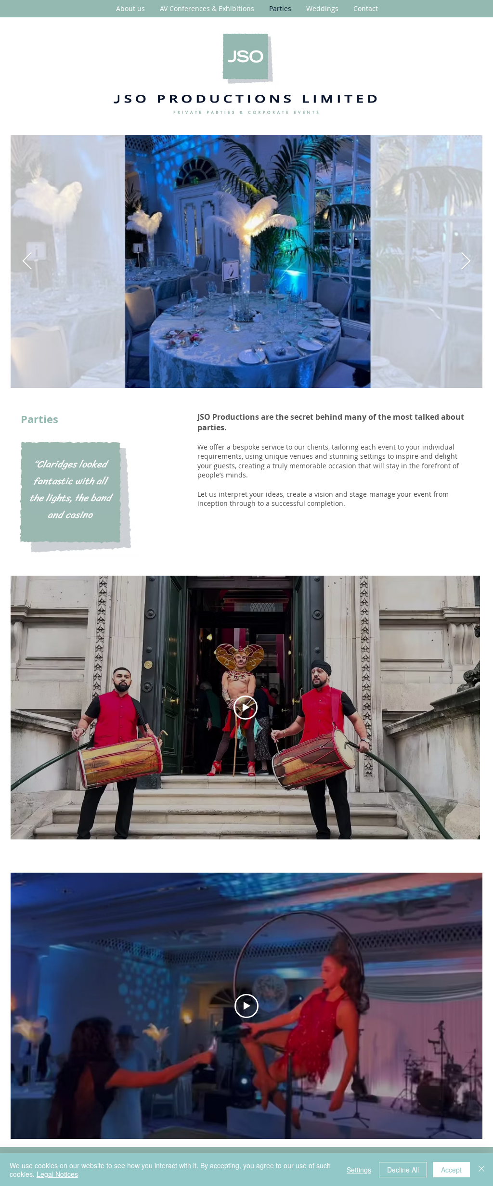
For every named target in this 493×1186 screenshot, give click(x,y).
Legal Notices (57, 1174)
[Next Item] (465, 261)
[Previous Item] (27, 261)
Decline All (403, 1169)
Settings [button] (359, 1169)
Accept (451, 1169)
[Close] (481, 1169)
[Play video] (246, 708)
